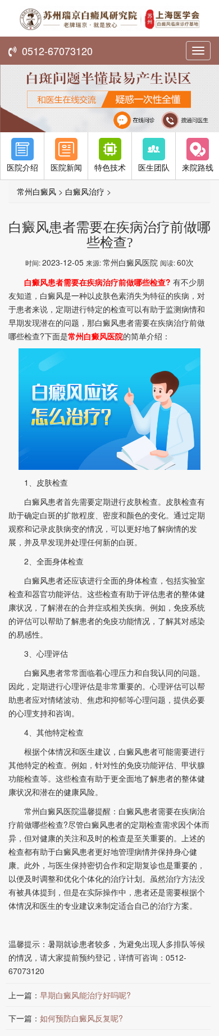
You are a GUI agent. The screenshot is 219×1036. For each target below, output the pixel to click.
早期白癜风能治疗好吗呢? (85, 995)
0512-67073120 (54, 50)
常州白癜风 (36, 191)
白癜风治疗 (84, 191)
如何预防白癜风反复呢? (81, 1018)
